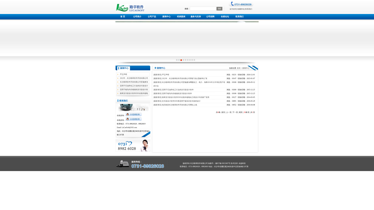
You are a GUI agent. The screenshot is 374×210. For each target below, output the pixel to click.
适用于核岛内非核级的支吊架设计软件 (177, 93)
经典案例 (181, 16)
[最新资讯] (157, 75)
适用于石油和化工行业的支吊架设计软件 (178, 90)
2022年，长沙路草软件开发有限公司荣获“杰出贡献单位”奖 (184, 78)
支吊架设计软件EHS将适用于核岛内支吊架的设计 (181, 101)
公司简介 (137, 16)
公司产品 (152, 16)
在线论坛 (225, 16)
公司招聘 (210, 16)
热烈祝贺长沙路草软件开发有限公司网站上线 (179, 105)
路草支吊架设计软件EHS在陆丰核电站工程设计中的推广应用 (185, 97)
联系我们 (248, 9)
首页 (238, 68)
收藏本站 (240, 9)
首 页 (122, 16)
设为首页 (233, 9)
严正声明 (123, 74)
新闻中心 (166, 16)
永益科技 (242, 163)
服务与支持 (196, 16)
